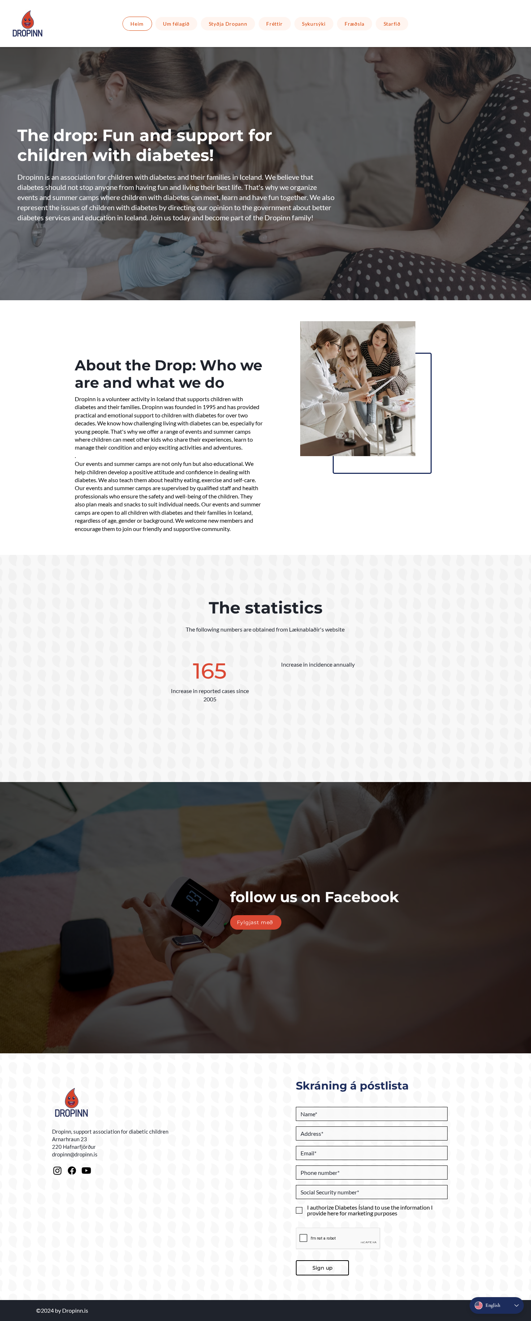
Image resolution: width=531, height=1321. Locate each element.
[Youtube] (86, 1170)
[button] (227, 24)
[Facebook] (71, 1170)
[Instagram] (57, 1170)
